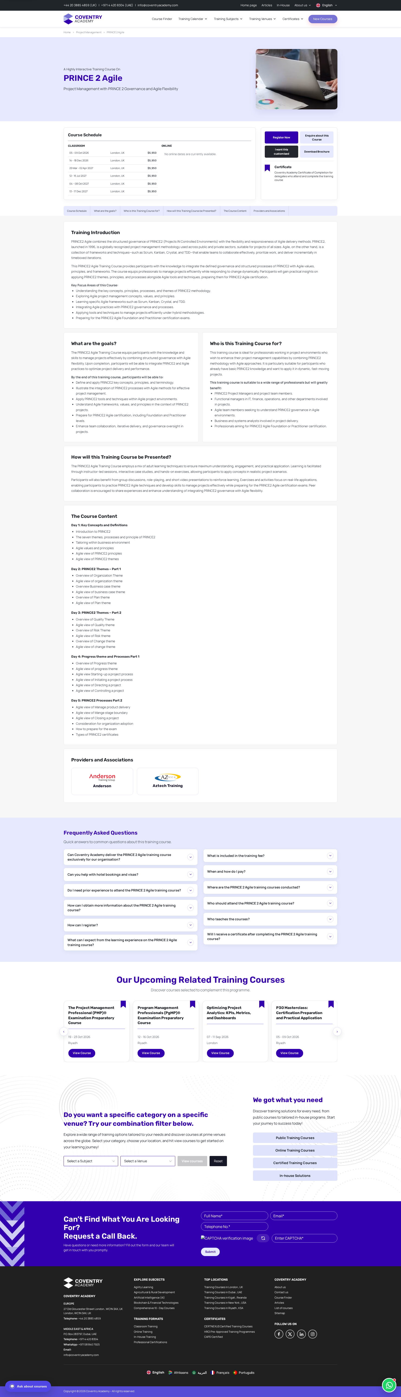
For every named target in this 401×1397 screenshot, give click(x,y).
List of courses (284, 1308)
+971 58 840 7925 (89, 1344)
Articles (279, 1302)
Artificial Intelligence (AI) (149, 1297)
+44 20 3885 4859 (89, 1318)
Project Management (88, 32)
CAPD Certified (213, 1336)
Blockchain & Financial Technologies (156, 1302)
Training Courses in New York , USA (225, 1302)
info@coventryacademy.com (158, 5)
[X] (290, 1334)
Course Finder (283, 1297)
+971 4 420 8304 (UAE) (117, 5)
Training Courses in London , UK (223, 1287)
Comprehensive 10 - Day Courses (154, 1308)
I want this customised (281, 151)
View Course (82, 1053)
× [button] (107, 1158)
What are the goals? (105, 210)
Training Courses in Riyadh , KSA (223, 1308)
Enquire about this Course (317, 137)
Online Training (143, 1331)
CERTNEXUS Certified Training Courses (228, 1326)
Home (67, 32)
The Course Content (235, 210)
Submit (210, 1252)
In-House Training (145, 1336)
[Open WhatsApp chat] (389, 1385)
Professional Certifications (150, 1342)
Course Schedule (77, 210)
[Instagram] (312, 1334)
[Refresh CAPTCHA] (263, 1238)
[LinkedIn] (301, 1334)
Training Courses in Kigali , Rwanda (225, 1297)
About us (280, 1287)
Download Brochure (317, 151)
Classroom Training (146, 1326)
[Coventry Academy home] (83, 18)
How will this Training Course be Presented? (191, 210)
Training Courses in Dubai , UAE (223, 1292)
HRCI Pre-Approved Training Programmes (229, 1331)
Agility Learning (143, 1287)
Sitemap (280, 1313)
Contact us (281, 1292)
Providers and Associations (269, 210)
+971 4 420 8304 (88, 1339)
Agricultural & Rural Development (154, 1292)
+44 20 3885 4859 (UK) (80, 5)
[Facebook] (279, 1334)
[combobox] (91, 1161)
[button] (227, 1238)
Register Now (281, 137)
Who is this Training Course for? (142, 210)
